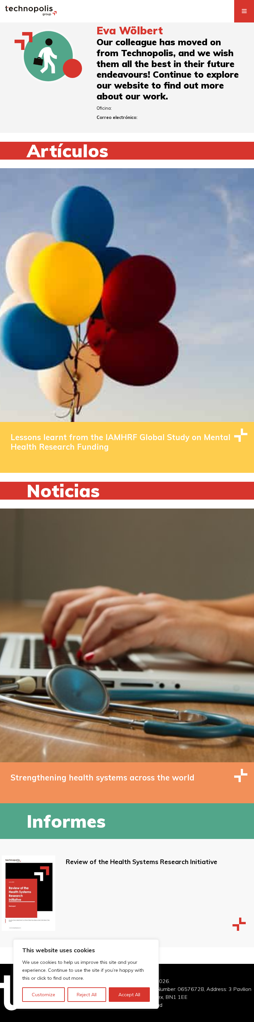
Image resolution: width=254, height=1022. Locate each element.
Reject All (87, 995)
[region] (86, 974)
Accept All (129, 995)
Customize (43, 995)
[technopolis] (31, 14)
